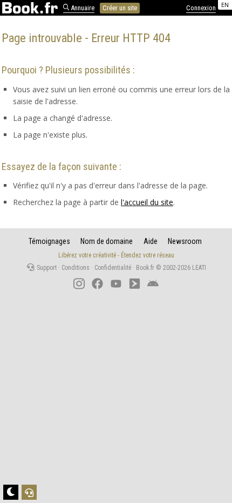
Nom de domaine (106, 241)
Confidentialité (112, 267)
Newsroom (185, 241)
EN (225, 5)
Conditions (76, 267)
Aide (151, 241)
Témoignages (49, 241)
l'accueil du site (147, 202)
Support (46, 267)
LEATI (199, 267)
